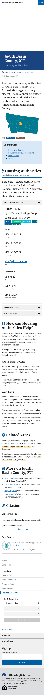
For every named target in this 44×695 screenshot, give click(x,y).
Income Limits (7, 588)
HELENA (11, 307)
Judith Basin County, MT (10, 76)
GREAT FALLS (13, 202)
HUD (17, 545)
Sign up (22, 662)
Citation (11, 158)
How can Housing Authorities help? (22, 153)
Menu (41, 3)
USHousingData (13, 3)
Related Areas (13, 155)
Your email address (9, 652)
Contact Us (6, 565)
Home (6, 72)
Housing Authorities (17, 72)
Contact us (23, 529)
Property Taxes (8, 584)
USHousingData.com (30, 678)
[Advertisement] (22, 28)
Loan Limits (6, 575)
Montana (30, 72)
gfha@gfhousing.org (16, 261)
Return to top (7, 629)
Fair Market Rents (9, 579)
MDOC (10, 313)
